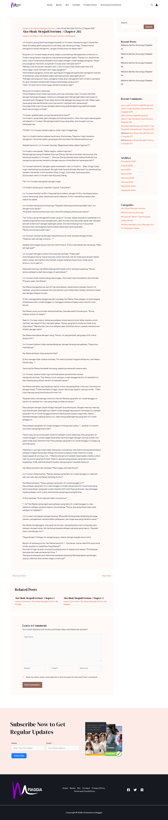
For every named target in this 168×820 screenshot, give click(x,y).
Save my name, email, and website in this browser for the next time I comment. (62, 677)
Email (48, 743)
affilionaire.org (128, 115)
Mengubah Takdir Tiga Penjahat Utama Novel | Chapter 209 (137, 108)
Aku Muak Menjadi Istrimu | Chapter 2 (83, 598)
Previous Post (17, 576)
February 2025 (127, 178)
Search (124, 22)
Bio (67, 5)
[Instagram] (142, 789)
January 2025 (127, 182)
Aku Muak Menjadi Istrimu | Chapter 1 (34, 598)
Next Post (107, 576)
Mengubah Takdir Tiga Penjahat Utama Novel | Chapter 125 (137, 118)
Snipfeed (125, 126)
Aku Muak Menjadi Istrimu (52, 36)
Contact (76, 5)
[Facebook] (128, 789)
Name (14, 743)
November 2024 (128, 190)
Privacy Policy (90, 5)
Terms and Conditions (110, 5)
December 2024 (128, 186)
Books (59, 5)
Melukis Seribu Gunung (132, 212)
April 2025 (126, 169)
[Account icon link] (157, 5)
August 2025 (127, 165)
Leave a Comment (31, 36)
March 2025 (126, 174)
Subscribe (19, 755)
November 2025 (128, 161)
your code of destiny (130, 105)
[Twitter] (135, 789)
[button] (152, 5)
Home (49, 5)
